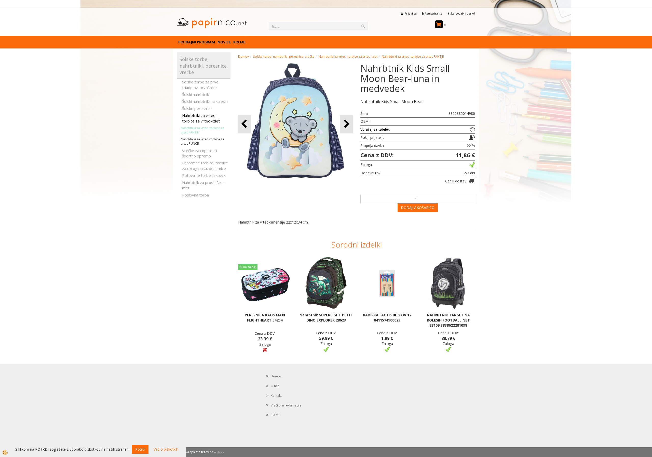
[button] (346, 124)
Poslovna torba (195, 194)
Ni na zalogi (247, 267)
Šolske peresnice (197, 108)
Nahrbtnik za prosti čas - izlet (203, 185)
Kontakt (276, 395)
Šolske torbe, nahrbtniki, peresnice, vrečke (283, 56)
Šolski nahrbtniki (196, 94)
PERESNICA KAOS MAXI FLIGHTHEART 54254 (265, 318)
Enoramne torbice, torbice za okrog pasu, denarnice (205, 165)
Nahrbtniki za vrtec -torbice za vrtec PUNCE (202, 141)
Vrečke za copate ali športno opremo (199, 153)
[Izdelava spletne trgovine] (219, 452)
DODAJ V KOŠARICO (417, 207)
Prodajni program (196, 42)
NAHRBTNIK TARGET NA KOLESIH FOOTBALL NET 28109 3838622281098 (448, 320)
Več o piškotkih (166, 449)
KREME (239, 42)
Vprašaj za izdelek (375, 129)
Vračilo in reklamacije (286, 405)
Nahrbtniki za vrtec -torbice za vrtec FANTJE (202, 130)
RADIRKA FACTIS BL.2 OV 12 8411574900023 (387, 318)
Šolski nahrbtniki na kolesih (205, 101)
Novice (224, 42)
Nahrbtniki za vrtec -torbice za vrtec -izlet (201, 118)
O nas (275, 386)
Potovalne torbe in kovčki (204, 175)
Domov (243, 56)
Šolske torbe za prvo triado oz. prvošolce (200, 84)
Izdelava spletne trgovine (195, 452)
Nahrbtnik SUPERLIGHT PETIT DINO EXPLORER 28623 (326, 318)
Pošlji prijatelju (372, 137)
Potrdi (140, 449)
